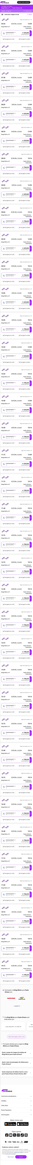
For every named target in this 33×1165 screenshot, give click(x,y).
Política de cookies (18, 1152)
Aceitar (21, 1157)
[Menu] (32, 2)
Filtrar (30, 14)
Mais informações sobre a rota (16, 1036)
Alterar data (28, 11)
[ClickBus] (4, 2)
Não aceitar (11, 1157)
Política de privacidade (10, 1153)
